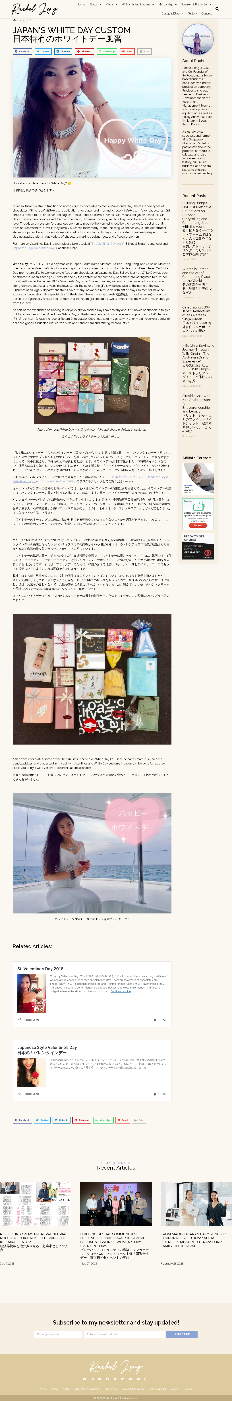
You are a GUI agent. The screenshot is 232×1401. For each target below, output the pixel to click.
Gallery (192, 13)
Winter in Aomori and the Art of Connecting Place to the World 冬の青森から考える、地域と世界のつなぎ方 (197, 280)
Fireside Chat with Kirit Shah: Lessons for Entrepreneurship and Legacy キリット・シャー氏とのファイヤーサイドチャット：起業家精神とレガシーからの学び (197, 413)
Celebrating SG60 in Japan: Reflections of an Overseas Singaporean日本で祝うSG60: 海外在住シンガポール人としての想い (198, 319)
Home (81, 4)
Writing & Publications (136, 4)
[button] (22, 51)
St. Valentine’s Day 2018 (107, 243)
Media (109, 4)
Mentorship (165, 4)
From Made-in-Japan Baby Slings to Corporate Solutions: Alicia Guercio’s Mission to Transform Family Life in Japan (194, 1240)
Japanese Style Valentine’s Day (33, 248)
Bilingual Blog (170, 13)
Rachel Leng (110, 1398)
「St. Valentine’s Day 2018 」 (57, 481)
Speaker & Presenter (194, 4)
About (93, 4)
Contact (206, 13)
